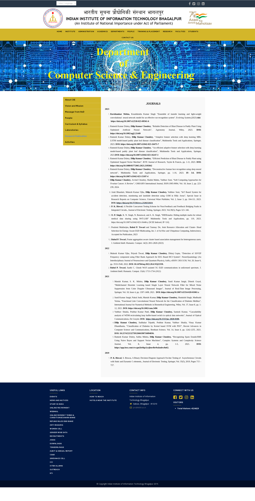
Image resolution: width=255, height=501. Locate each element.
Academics (102, 31)
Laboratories (71, 130)
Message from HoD (74, 112)
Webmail (54, 411)
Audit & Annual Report (61, 451)
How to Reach (97, 397)
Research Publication (76, 136)
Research (167, 31)
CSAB (52, 455)
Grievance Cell (57, 458)
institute (70, 31)
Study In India (57, 404)
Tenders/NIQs (57, 447)
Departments (117, 31)
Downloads (56, 444)
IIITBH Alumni (56, 466)
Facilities (180, 31)
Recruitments (57, 436)
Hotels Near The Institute (103, 400)
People (130, 31)
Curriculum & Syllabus (76, 124)
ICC (51, 462)
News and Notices (59, 400)
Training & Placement (149, 31)
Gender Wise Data (58, 432)
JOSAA (52, 440)
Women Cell (56, 429)
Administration (86, 31)
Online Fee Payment (59, 408)
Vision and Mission (74, 106)
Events (53, 397)
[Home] (127, 18)
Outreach (55, 470)
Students (193, 31)
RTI (51, 473)
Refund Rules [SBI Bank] (61, 421)
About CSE (70, 100)
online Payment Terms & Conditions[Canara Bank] (62, 416)
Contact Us (127, 38)
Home (59, 31)
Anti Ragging (56, 425)
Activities (70, 142)
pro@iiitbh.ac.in (139, 407)
